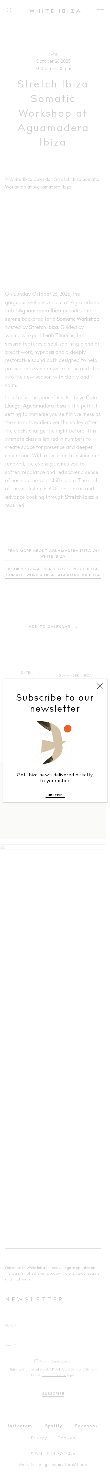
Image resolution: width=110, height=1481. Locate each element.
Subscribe (55, 795)
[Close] (99, 686)
